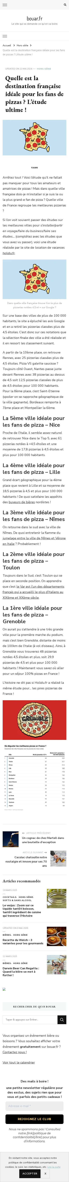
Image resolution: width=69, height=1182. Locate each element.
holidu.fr (9, 253)
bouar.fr (34, 18)
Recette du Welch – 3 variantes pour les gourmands (23, 942)
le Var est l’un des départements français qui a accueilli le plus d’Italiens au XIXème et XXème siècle (33, 592)
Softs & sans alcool (17, 900)
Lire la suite (54, 1167)
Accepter (29, 1173)
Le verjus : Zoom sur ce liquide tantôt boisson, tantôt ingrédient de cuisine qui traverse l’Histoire (22, 910)
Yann (34, 167)
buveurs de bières (22, 502)
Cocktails (9, 897)
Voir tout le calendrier (19, 1062)
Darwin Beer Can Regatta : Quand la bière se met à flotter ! (21, 971)
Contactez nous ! (15, 1052)
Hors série (44, 68)
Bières (7, 935)
